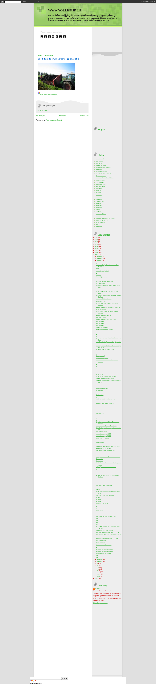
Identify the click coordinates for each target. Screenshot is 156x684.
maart (98, 572)
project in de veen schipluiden (104, 549)
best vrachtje (99, 395)
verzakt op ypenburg (102, 327)
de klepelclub (99, 413)
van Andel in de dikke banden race (105, 450)
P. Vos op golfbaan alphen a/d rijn (105, 349)
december (100, 256)
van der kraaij (99, 201)
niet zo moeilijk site (101, 214)
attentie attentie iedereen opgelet (105, 378)
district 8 (98, 192)
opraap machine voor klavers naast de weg (108, 456)
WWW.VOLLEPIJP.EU (64, 10)
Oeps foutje (99, 459)
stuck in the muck (101, 165)
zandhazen (99, 199)
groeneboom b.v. (101, 301)
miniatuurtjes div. (100, 222)
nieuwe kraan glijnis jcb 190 (103, 433)
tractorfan (98, 216)
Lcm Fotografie (100, 159)
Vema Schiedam (100, 542)
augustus (99, 561)
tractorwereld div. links (102, 220)
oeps (97, 268)
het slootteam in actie (102, 388)
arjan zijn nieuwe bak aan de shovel (106, 467)
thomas (97, 588)
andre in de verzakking (102, 438)
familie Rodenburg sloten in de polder (106, 319)
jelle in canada (100, 321)
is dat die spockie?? (102, 309)
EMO (97, 518)
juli (97, 563)
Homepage (62, 116)
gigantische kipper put (102, 358)
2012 (96, 242)
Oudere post (84, 116)
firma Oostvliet (100, 442)
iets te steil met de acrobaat (103, 545)
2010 (96, 246)
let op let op (99, 374)
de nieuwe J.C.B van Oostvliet (104, 530)
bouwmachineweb (101, 184)
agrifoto (98, 209)
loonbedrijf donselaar (102, 277)
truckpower (99, 197)
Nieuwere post (40, 116)
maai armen (99, 169)
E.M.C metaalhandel (101, 540)
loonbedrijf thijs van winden (103, 553)
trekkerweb (99, 207)
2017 (96, 237)
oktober (99, 260)
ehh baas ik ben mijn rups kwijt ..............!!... (108, 532)
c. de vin (98, 499)
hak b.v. (98, 555)
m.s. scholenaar (100, 283)
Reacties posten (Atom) (54, 120)
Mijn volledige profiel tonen (100, 603)
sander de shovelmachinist (103, 315)
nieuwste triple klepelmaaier (103, 299)
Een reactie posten (42, 110)
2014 (96, 239)
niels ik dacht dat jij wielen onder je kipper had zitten (58, 59)
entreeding (99, 195)
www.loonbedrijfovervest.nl (103, 173)
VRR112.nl (99, 163)
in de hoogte (99, 390)
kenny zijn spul (100, 356)
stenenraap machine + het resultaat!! (106, 425)
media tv (98, 190)
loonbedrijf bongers (101, 431)
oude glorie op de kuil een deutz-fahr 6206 (107, 446)
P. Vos (98, 497)
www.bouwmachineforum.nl (103, 167)
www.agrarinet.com (101, 171)
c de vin (98, 275)
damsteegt (99, 226)
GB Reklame (99, 161)
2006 (96, 254)
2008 (96, 250)
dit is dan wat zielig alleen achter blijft (106, 376)
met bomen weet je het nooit (104, 485)
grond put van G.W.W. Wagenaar (105, 495)
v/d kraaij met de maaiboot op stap (105, 399)
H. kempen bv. (100, 182)
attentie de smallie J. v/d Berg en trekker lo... (108, 307)
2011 (96, 244)
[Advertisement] (82, 43)
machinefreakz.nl (100, 180)
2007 (96, 252)
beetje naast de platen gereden (104, 329)
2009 (96, 248)
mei (98, 568)
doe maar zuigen (101, 317)
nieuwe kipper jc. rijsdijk (102, 270)
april (98, 570)
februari (99, 574)
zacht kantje (99, 510)
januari (99, 576)
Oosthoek (98, 211)
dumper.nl (98, 203)
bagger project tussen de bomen (105, 403)
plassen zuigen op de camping (104, 281)
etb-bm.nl (98, 224)
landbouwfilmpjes (100, 186)
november (100, 258)
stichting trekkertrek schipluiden (105, 178)
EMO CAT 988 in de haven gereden (106, 516)
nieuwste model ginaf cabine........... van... (107, 538)
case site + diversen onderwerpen (105, 218)
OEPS (98, 489)
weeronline (99, 188)
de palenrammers (101, 175)
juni (98, 565)
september (100, 559)
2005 (96, 578)
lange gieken (99, 205)
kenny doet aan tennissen (103, 448)
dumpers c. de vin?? (102, 503)
